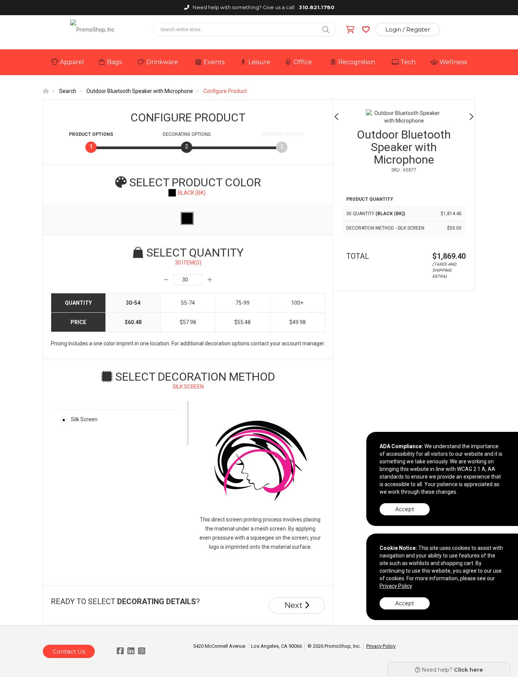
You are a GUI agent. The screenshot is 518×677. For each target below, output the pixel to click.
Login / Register (407, 29)
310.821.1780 (316, 7)
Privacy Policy (381, 646)
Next (294, 605)
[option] (403, 116)
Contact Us (69, 651)
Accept (404, 509)
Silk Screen (84, 419)
